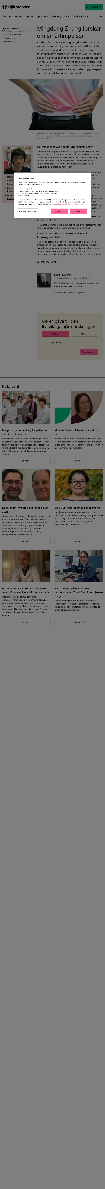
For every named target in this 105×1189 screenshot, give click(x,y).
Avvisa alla (59, 211)
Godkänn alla (78, 211)
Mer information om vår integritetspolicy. (68, 204)
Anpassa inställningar (27, 211)
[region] (52, 195)
